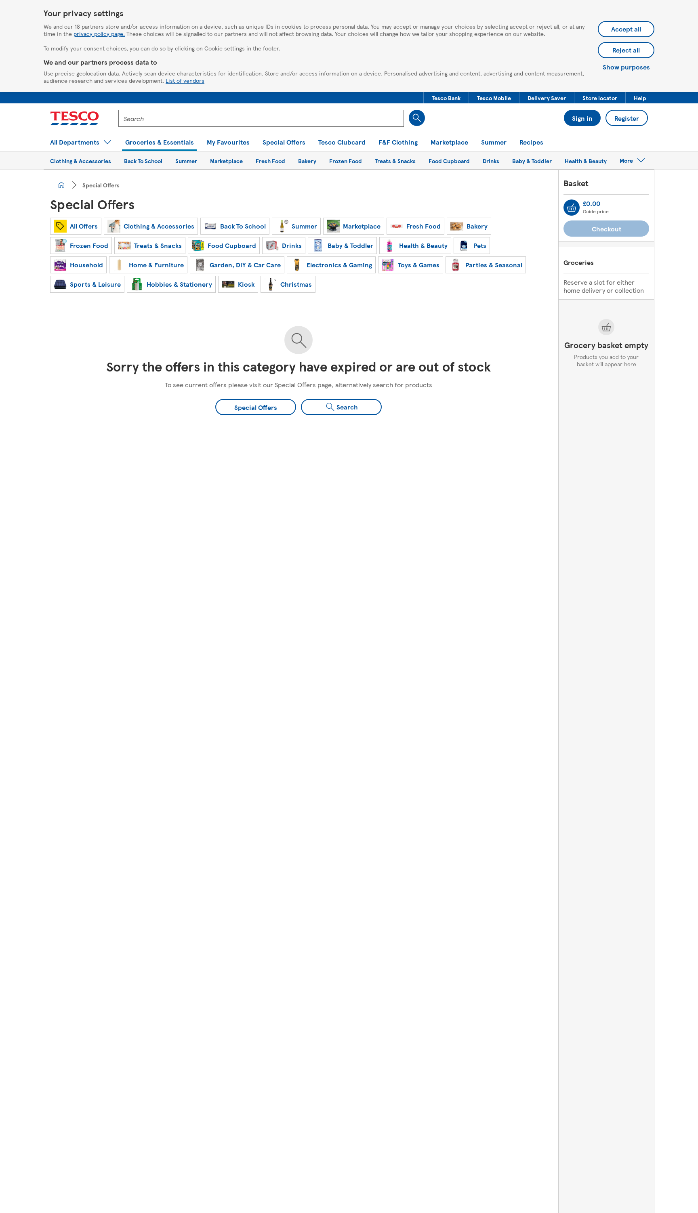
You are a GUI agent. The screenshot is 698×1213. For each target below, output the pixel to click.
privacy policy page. (99, 33)
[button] (446, 97)
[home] (61, 184)
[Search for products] (417, 118)
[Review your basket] (571, 207)
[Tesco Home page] (74, 118)
